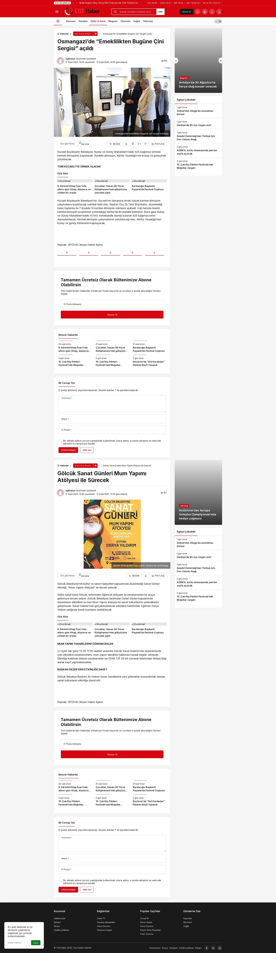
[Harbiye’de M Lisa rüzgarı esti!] (198, 123)
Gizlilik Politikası (14, 943)
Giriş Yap (87, 450)
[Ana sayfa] (58, 21)
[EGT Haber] (82, 11)
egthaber (70, 58)
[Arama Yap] (198, 12)
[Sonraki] (76, 3)
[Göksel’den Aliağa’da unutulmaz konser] (198, 111)
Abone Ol (186, 12)
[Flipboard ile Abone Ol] (84, 143)
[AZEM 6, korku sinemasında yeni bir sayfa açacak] (198, 150)
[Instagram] (219, 948)
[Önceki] (73, 3)
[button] (205, 12)
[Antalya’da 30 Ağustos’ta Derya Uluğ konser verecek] (198, 60)
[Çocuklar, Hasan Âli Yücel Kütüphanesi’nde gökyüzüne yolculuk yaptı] (112, 187)
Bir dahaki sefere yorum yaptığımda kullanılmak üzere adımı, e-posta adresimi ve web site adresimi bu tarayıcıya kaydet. (112, 442)
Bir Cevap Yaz (67, 383)
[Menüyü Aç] (57, 12)
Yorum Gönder (68, 450)
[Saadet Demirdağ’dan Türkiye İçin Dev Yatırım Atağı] (198, 136)
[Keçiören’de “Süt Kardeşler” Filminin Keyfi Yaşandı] (149, 361)
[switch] (218, 21)
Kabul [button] (35, 943)
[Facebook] (206, 948)
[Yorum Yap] (132, 143)
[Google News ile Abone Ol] (67, 143)
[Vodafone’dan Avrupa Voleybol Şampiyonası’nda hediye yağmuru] (198, 492)
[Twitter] (213, 948)
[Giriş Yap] (212, 12)
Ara (160, 12)
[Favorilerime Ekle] (126, 143)
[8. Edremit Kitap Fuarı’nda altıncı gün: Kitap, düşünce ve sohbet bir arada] (74, 187)
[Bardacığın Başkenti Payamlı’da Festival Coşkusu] (149, 187)
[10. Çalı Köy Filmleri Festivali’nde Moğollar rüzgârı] (75, 361)
